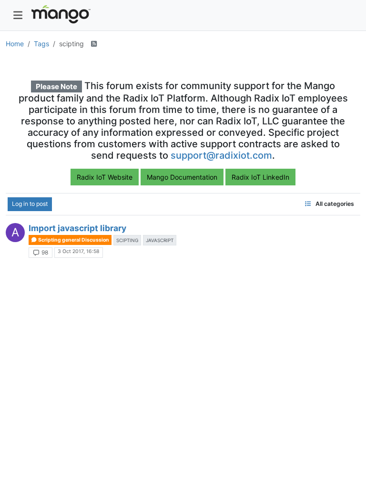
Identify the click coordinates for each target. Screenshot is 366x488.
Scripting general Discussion (73, 240)
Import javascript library (77, 228)
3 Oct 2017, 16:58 (78, 251)
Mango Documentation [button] (182, 177)
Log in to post (30, 203)
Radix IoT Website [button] (104, 177)
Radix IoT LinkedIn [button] (260, 177)
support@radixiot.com (221, 155)
